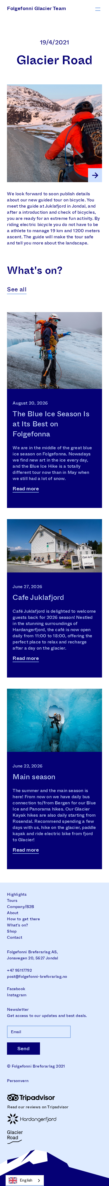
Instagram (16, 995)
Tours (12, 900)
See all (16, 289)
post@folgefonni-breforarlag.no (37, 976)
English (26, 1180)
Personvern (18, 1080)
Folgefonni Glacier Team (36, 8)
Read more (26, 489)
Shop (11, 931)
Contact (14, 937)
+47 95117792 (19, 970)
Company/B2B (20, 906)
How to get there (23, 919)
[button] (98, 9)
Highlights (17, 894)
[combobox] (25, 1180)
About (12, 913)
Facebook (16, 989)
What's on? (17, 925)
